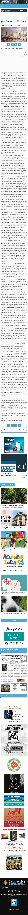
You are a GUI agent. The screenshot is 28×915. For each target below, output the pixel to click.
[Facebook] (21, 2)
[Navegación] (2, 6)
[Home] (14, 882)
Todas (15, 18)
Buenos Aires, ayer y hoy (7, 18)
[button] (8, 44)
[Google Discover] (19, 2)
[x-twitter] (24, 2)
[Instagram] (26, 2)
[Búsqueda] (26, 6)
